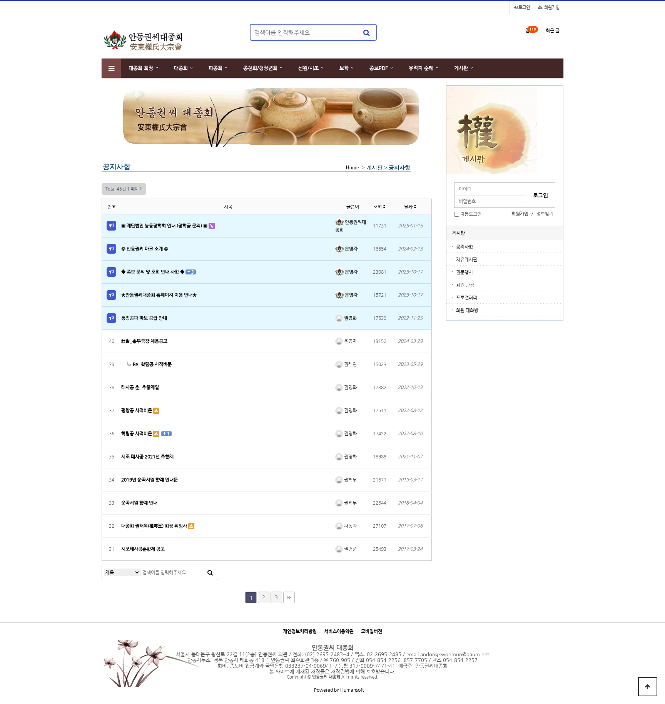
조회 (378, 206)
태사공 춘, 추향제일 (140, 387)
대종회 (181, 68)
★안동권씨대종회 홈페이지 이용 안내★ (159, 295)
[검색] (366, 32)
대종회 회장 (141, 68)
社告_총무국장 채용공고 (144, 341)
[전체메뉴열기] (111, 68)
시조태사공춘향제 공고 (143, 549)
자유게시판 (466, 259)
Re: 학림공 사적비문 (152, 364)
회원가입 (551, 7)
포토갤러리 (466, 297)
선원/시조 (308, 68)
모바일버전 (371, 631)
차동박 (350, 525)
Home (352, 168)
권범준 (350, 549)
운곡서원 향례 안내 (139, 502)
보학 (344, 68)
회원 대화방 (467, 310)
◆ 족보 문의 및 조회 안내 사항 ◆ (153, 271)
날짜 (409, 206)
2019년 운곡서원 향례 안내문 (149, 479)
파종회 (215, 68)
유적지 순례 (421, 68)
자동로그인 (470, 214)
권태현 (350, 364)
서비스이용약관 (339, 631)
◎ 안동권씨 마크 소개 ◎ (144, 248)
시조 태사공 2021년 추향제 (147, 456)
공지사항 (464, 246)
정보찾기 (544, 213)
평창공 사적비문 (137, 410)
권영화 (350, 318)
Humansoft (352, 689)
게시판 (461, 68)
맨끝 (289, 597)
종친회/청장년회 (260, 68)
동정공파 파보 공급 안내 (144, 318)
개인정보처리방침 (300, 631)
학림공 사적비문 (137, 433)
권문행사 (464, 272)
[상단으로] (647, 686)
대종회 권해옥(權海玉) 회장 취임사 (154, 525)
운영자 (351, 248)
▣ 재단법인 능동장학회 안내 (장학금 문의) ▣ (165, 225)
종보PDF (378, 68)
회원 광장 (465, 285)
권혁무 (350, 479)
